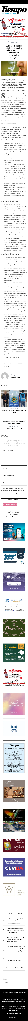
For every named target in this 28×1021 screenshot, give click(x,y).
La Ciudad (11, 41)
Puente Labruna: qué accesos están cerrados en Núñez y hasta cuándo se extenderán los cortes (15, 930)
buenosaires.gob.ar (14, 1010)
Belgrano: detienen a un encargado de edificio (14, 411)
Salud (15, 41)
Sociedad (19, 41)
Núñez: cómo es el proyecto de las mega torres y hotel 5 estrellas (14, 421)
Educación (5, 41)
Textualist (18, 1013)
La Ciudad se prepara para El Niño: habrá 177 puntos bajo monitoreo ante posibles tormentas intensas (16, 921)
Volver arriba (12, 1017)
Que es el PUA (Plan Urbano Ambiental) (14, 428)
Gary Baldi (15, 58)
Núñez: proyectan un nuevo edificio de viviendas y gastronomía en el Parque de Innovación (15, 939)
